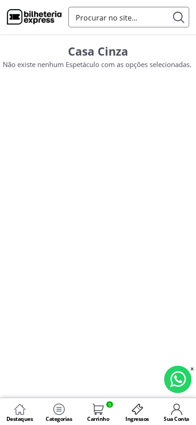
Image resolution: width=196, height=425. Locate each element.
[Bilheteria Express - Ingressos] (34, 18)
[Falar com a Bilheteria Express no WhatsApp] (177, 379)
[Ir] (179, 17)
